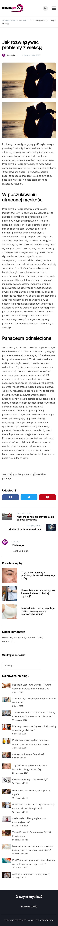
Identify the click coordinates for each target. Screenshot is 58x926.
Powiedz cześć (29, 906)
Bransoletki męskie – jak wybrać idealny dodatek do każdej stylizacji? (38, 593)
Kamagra (31, 355)
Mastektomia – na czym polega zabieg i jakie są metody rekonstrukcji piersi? (37, 611)
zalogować (19, 637)
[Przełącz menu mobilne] (53, 8)
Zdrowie (34, 35)
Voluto (35, 920)
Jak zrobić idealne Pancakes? (28, 754)
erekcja (7, 474)
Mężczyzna (22, 35)
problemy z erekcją (23, 474)
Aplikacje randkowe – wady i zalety (31, 874)
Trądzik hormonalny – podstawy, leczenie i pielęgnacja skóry (38, 575)
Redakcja (11, 55)
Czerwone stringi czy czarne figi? (30, 779)
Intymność (8, 35)
